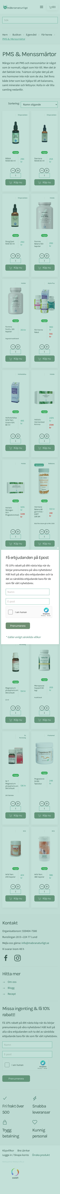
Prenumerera (17, 625)
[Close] (58, 548)
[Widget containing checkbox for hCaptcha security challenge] (29, 612)
